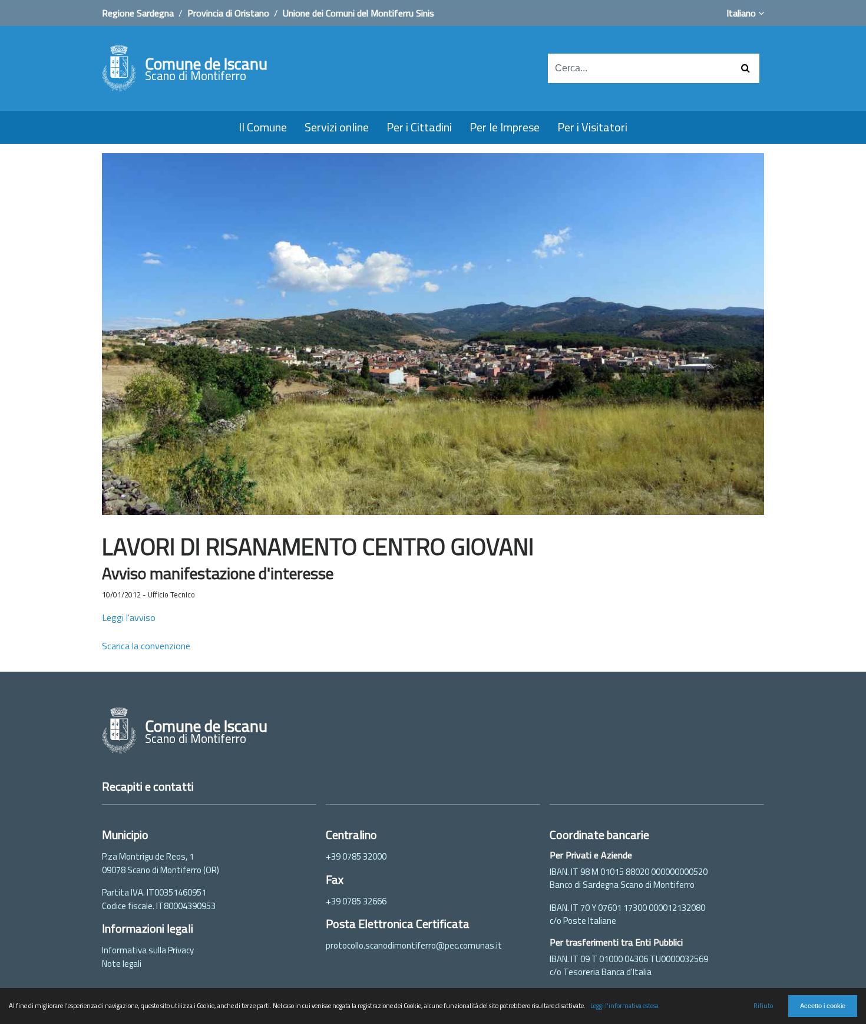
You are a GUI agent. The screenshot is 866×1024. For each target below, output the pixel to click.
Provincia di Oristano (228, 13)
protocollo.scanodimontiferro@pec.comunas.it (414, 945)
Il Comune (263, 127)
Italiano (742, 13)
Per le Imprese (505, 127)
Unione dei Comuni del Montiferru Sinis (358, 13)
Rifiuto (763, 1005)
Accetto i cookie (822, 1005)
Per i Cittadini (419, 127)
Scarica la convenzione (146, 646)
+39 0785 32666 (356, 901)
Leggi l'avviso (129, 617)
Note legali (121, 963)
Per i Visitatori (592, 127)
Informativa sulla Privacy (148, 950)
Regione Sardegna (138, 13)
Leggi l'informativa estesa (624, 1005)
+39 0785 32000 (356, 856)
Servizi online (337, 127)
